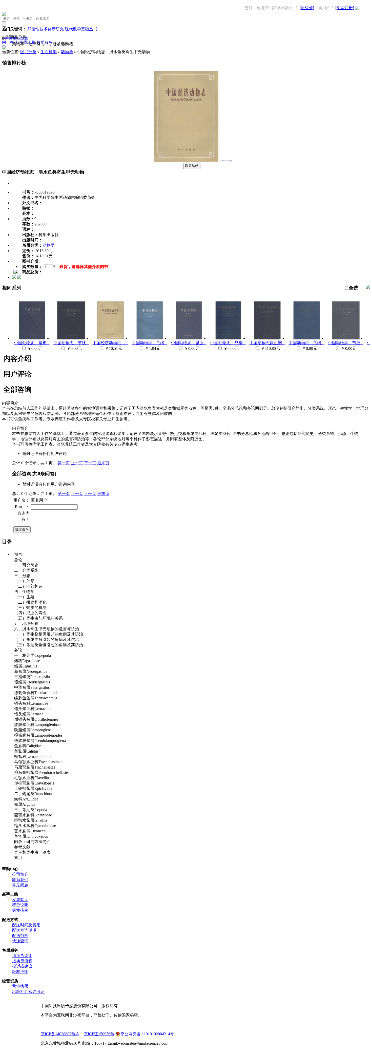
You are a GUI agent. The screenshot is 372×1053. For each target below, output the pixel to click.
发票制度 (20, 899)
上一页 (77, 463)
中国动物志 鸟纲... (149, 343)
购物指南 (20, 910)
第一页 (64, 463)
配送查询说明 (24, 930)
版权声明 (20, 971)
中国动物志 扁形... (32, 343)
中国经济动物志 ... (110, 343)
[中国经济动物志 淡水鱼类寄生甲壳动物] (186, 160)
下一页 (90, 463)
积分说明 (20, 905)
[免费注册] (344, 8)
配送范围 (20, 935)
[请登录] (306, 8)
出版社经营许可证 (28, 991)
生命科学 (48, 52)
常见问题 (20, 885)
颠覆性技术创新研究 (45, 29)
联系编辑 (191, 166)
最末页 (103, 463)
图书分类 (28, 52)
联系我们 (20, 879)
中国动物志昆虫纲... (267, 343)
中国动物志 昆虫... (188, 343)
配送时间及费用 (26, 925)
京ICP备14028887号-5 (60, 1034)
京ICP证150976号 (99, 1034)
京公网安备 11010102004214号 (147, 1034)
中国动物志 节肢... (71, 343)
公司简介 (20, 874)
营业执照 (20, 986)
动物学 (67, 52)
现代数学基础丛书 (81, 29)
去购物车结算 (16, 38)
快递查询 (20, 941)
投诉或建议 (22, 966)
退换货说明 (22, 955)
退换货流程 (22, 961)
